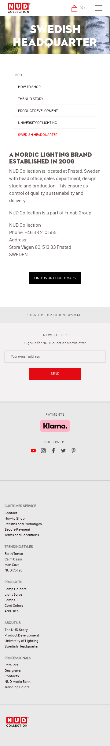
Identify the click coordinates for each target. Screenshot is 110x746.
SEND (55, 373)
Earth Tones (14, 554)
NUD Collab (14, 570)
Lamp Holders (16, 589)
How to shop (29, 87)
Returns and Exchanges (23, 524)
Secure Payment (17, 529)
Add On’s (12, 611)
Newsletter (55, 335)
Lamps (10, 600)
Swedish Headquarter (37, 135)
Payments (55, 414)
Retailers (11, 665)
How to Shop (15, 518)
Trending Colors (17, 687)
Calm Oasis (13, 559)
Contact (11, 513)
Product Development (38, 111)
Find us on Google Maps (55, 278)
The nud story (30, 99)
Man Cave (12, 565)
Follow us (55, 442)
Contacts (12, 676)
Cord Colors (14, 605)
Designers (13, 670)
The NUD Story (16, 630)
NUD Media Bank (18, 681)
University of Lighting (37, 123)
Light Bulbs (14, 594)
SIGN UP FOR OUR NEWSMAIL (55, 315)
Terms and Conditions (22, 535)
